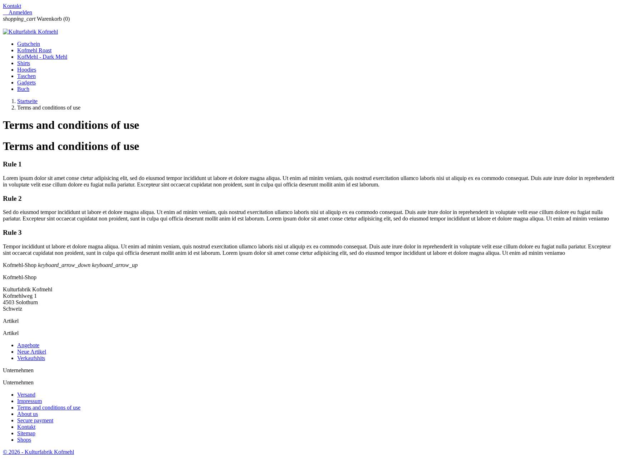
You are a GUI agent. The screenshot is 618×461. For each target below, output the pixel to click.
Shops (24, 440)
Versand (26, 395)
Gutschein (28, 44)
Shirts (23, 63)
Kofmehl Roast (34, 50)
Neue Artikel (31, 352)
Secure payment (35, 420)
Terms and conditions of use (48, 407)
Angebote (28, 345)
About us (27, 414)
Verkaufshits (31, 358)
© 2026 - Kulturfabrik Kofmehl (38, 452)
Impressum (29, 401)
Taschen (26, 76)
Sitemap (26, 433)
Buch (23, 89)
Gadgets (26, 82)
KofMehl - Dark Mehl (42, 57)
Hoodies (26, 70)
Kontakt (12, 6)
